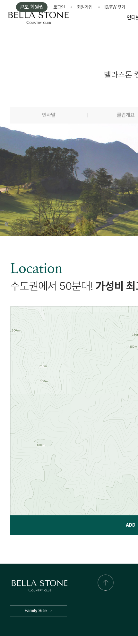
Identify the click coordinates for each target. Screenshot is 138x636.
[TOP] (106, 583)
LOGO (38, 18)
